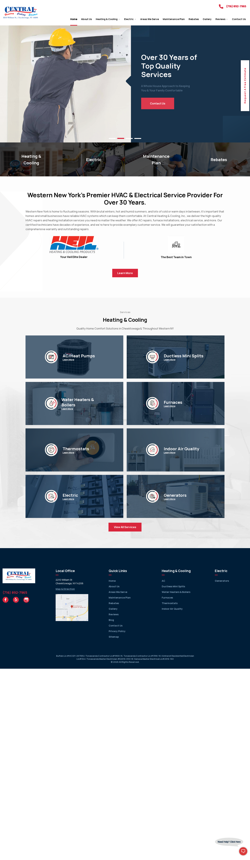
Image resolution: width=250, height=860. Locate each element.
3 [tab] (129, 138)
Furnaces (167, 597)
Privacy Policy (117, 631)
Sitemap (114, 636)
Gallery (113, 608)
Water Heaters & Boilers (176, 592)
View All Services (125, 527)
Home (112, 580)
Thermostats (170, 603)
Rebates (114, 603)
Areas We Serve (118, 592)
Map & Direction (65, 589)
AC (163, 580)
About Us (114, 586)
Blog (111, 620)
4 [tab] (137, 138)
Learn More (68, 359)
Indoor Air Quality (172, 608)
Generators (222, 580)
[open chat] (243, 853)
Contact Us (157, 103)
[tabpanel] (125, 81)
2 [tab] (120, 138)
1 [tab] (112, 138)
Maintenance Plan (120, 597)
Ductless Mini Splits (173, 586)
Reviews (114, 614)
